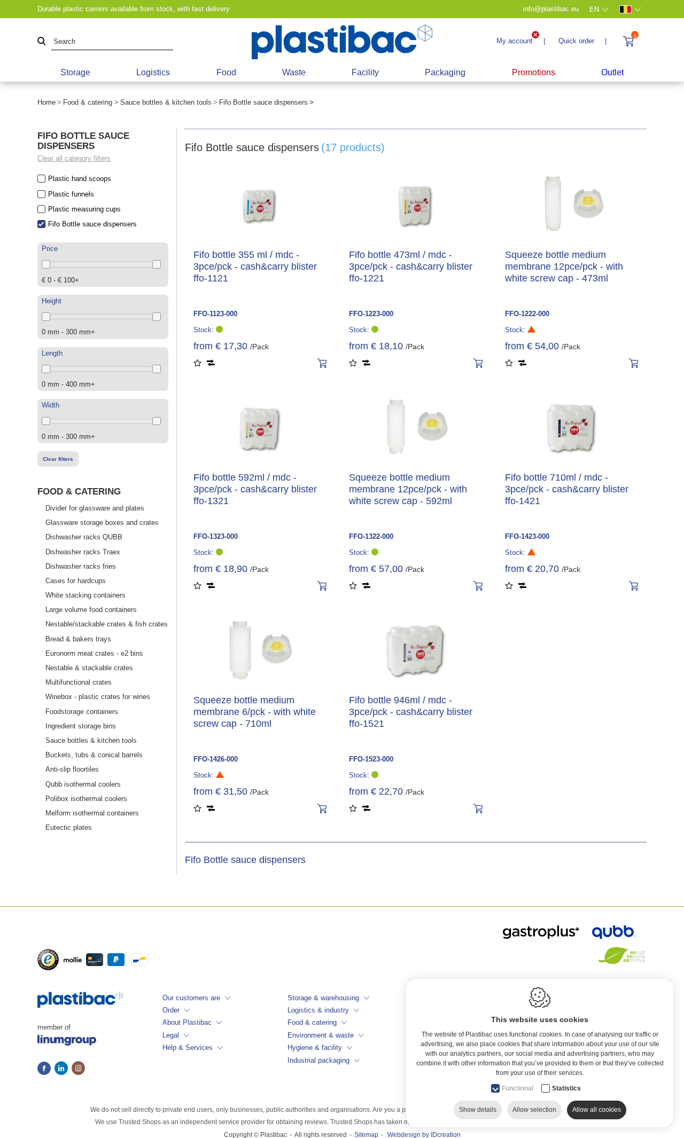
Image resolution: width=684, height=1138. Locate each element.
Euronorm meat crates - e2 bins (94, 653)
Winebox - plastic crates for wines (97, 697)
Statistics (566, 1088)
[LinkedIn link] (63, 1069)
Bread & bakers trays (78, 639)
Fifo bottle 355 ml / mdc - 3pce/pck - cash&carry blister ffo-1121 (255, 266)
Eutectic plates (68, 827)
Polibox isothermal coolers (86, 799)
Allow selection (534, 1109)
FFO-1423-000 (527, 536)
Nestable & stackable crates (89, 668)
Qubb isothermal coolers (83, 784)
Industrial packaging (318, 1060)
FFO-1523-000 (371, 759)
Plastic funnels (71, 194)
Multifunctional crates (78, 682)
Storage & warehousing (323, 998)
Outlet (612, 72)
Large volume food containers (91, 610)
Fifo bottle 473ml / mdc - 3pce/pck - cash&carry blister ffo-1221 (410, 266)
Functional (517, 1088)
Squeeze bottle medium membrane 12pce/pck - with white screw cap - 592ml (408, 489)
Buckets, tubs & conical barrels (94, 755)
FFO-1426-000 (215, 759)
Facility (365, 72)
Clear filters (58, 459)
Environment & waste (320, 1035)
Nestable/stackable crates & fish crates (106, 624)
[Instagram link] (78, 1069)
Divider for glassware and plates (94, 508)
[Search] (41, 42)
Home (46, 102)
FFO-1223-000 (371, 314)
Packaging (445, 72)
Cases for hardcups (75, 581)
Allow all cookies (596, 1109)
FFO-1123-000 (215, 314)
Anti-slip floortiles (72, 769)
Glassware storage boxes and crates (102, 523)
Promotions (533, 72)
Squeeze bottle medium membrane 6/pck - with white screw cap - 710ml (254, 712)
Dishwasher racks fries (80, 566)
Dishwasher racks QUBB (83, 537)
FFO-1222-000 (527, 314)
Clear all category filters (74, 158)
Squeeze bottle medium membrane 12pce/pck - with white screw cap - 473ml (564, 266)
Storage (75, 72)
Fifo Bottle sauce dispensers (92, 224)
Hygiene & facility (314, 1047)
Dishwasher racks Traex (82, 552)
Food (226, 72)
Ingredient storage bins (80, 726)
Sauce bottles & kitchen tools (166, 102)
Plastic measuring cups (84, 209)
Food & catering (87, 102)
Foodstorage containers (81, 712)
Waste (294, 72)
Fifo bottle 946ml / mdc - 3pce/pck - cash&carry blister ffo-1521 (410, 712)
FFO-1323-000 (215, 536)
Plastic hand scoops (79, 179)
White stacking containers (85, 595)
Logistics (153, 72)
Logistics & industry (318, 1010)
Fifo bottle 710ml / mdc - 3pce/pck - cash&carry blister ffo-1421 (566, 489)
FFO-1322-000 (371, 536)
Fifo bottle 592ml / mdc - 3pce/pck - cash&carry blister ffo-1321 (255, 489)
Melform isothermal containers (92, 813)
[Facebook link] (46, 1069)
